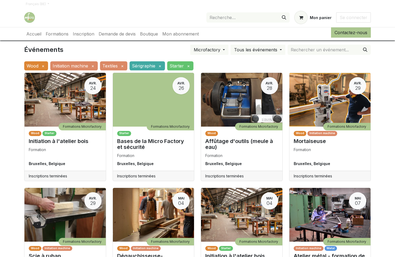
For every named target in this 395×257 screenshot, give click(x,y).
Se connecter (353, 17)
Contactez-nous (351, 32)
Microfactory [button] (208, 49)
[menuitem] (34, 33)
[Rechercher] (284, 17)
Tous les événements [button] (256, 49)
